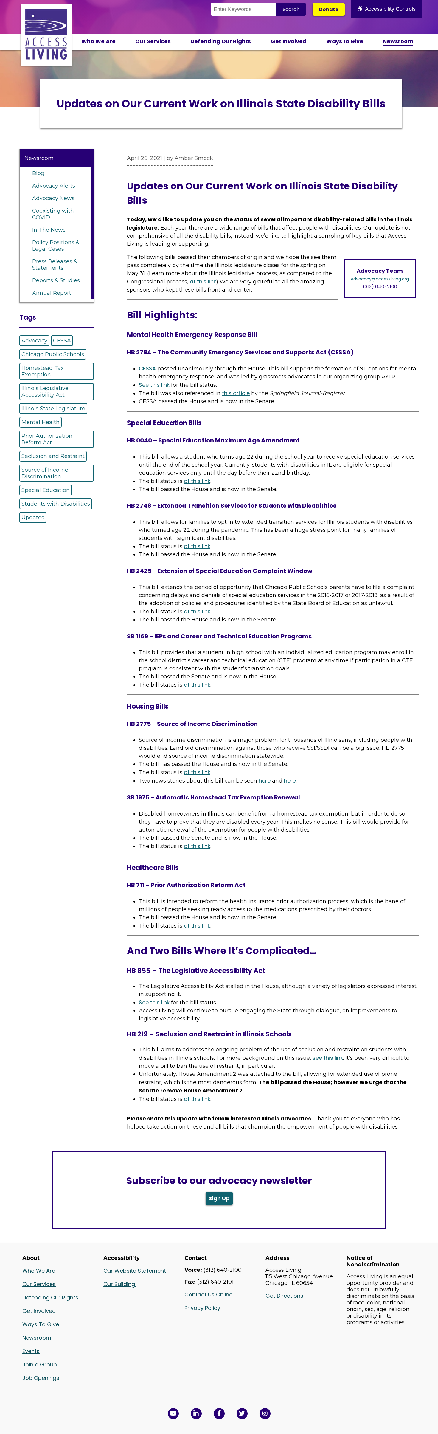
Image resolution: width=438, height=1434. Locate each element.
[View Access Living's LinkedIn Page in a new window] (196, 1413)
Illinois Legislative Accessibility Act (45, 391)
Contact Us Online (208, 1294)
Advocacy (34, 340)
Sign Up (219, 1198)
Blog (38, 173)
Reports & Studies (56, 280)
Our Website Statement (134, 1270)
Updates (32, 517)
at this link (203, 281)
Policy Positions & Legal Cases (56, 245)
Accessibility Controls (390, 9)
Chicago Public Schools (52, 354)
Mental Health (40, 422)
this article (236, 393)
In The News (49, 230)
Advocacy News (53, 198)
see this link (328, 1058)
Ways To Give (40, 1324)
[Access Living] (46, 57)
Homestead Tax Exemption (42, 371)
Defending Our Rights (220, 41)
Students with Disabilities (55, 504)
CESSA (62, 340)
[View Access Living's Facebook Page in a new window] (219, 1413)
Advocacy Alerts (53, 186)
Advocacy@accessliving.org (380, 279)
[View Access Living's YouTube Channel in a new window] (173, 1413)
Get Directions (284, 1295)
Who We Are (98, 41)
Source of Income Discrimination (44, 473)
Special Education (45, 490)
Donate (328, 9)
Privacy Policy (202, 1308)
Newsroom (398, 41)
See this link (154, 385)
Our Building (119, 1284)
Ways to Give (344, 41)
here (265, 780)
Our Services (153, 41)
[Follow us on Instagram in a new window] (265, 1413)
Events (31, 1351)
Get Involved (289, 41)
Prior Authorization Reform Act (46, 439)
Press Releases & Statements (54, 264)
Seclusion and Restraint (53, 456)
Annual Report (51, 293)
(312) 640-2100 (380, 286)
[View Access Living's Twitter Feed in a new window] (242, 1413)
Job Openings (40, 1378)
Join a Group (39, 1364)
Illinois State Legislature (53, 408)
